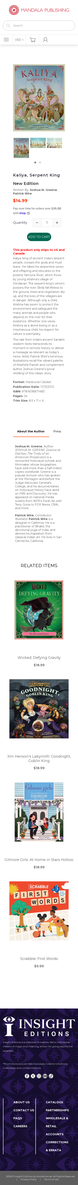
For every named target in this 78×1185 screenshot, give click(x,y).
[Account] (45, 40)
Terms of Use (51, 1179)
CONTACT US (23, 1110)
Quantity (20, 222)
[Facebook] (27, 1076)
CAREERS (20, 1126)
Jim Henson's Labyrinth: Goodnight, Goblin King (39, 758)
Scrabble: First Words (39, 959)
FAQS (17, 1118)
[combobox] (39, 25)
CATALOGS (54, 1102)
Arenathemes (44, 1176)
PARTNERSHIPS (57, 1110)
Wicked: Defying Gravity (39, 658)
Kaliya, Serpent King (36, 175)
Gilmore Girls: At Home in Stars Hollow (39, 860)
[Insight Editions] (39, 10)
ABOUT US (21, 1102)
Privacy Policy (28, 1179)
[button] (35, 163)
